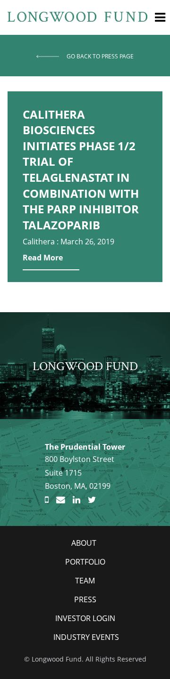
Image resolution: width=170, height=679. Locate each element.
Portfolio (85, 562)
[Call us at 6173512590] (47, 500)
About (83, 543)
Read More (43, 257)
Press (85, 599)
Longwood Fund (85, 366)
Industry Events (86, 637)
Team (85, 580)
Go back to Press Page (100, 56)
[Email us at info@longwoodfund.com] (60, 500)
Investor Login (85, 618)
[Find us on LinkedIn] (76, 500)
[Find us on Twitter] (92, 500)
